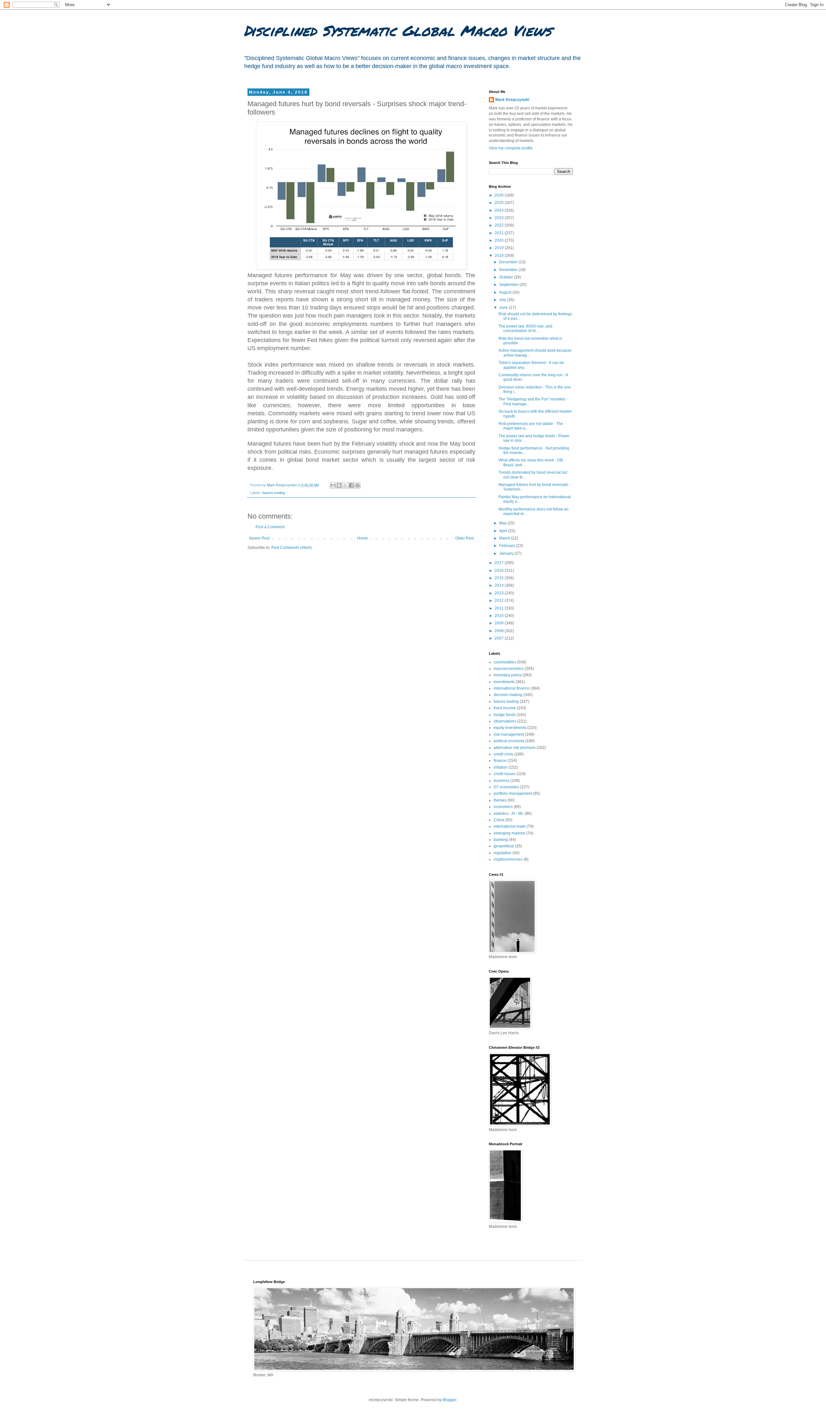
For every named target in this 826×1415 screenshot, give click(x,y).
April (503, 531)
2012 (500, 600)
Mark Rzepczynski (512, 99)
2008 (500, 631)
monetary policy (507, 675)
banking (501, 839)
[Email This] (333, 485)
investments (504, 682)
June (504, 307)
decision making (508, 694)
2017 (500, 563)
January (506, 553)
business (501, 780)
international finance (511, 688)
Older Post (464, 538)
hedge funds (505, 715)
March (505, 538)
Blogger (449, 1400)
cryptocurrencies (508, 859)
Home (362, 538)
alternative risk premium (515, 747)
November (509, 270)
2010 (500, 615)
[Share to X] (345, 485)
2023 (500, 218)
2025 (500, 202)
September (509, 284)
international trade (510, 826)
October (506, 277)
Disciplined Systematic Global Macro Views (397, 30)
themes (500, 800)
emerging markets (509, 833)
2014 (500, 585)
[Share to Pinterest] (357, 485)
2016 (500, 570)
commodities (505, 662)
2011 (500, 608)
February (507, 545)
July (503, 300)
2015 (500, 578)
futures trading (273, 493)
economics (503, 806)
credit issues (505, 774)
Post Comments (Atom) (291, 547)
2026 (500, 195)
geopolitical (504, 846)
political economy (509, 741)
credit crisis (503, 754)
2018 (500, 255)
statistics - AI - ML (509, 813)
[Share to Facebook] (351, 485)
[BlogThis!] (339, 485)
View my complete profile (511, 148)
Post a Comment (270, 527)
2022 (500, 225)
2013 (500, 593)
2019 (500, 248)
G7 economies (506, 787)
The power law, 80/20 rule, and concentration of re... (525, 328)
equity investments (510, 727)
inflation (501, 767)
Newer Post (259, 538)
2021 (500, 233)
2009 (500, 623)
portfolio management (513, 793)
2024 (500, 210)
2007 (500, 638)
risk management (509, 734)
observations (505, 721)
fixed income (505, 708)
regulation (502, 853)
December (509, 262)
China (499, 820)
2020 (500, 240)
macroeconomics (509, 668)
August (505, 292)
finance (500, 760)
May (503, 523)
